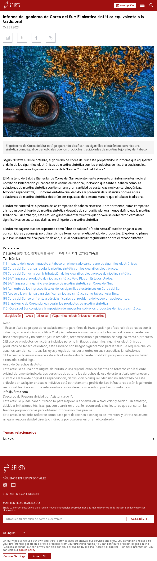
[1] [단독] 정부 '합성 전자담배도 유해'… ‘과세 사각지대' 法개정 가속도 (50, 253)
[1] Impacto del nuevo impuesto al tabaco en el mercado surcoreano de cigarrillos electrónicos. (70, 263)
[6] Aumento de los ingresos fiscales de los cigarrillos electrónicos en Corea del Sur (62, 288)
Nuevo (8, 439)
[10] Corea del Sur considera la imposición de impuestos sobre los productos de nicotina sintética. (72, 308)
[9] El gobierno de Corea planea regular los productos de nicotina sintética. (55, 303)
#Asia (29, 316)
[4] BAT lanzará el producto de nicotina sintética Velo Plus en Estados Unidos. (58, 278)
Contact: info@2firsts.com (21, 494)
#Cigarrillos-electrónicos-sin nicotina (78, 316)
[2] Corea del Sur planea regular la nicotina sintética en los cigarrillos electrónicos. (60, 268)
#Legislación (12, 316)
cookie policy (27, 549)
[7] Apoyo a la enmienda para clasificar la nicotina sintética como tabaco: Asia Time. (61, 293)
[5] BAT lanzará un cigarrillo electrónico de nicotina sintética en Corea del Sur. (58, 283)
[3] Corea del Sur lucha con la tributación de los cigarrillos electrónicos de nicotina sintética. (67, 273)
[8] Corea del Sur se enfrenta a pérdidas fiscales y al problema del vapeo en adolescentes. (66, 298)
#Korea (42, 316)
